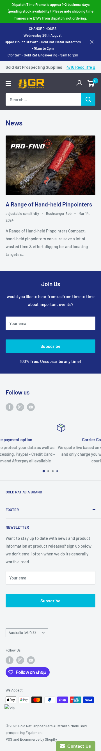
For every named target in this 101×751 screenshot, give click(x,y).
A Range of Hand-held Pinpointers (49, 204)
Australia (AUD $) (22, 632)
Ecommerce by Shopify (38, 739)
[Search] (88, 99)
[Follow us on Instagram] (20, 407)
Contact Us (78, 746)
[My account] (79, 83)
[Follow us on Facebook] (9, 407)
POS (9, 739)
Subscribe (50, 346)
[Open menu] (8, 83)
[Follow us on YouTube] (31, 407)
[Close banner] (92, 42)
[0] (90, 83)
